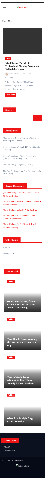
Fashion (11, 281)
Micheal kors (14, 74)
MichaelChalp (8, 201)
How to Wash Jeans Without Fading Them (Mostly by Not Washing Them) (20, 382)
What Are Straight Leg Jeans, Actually (18, 165)
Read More (11, 94)
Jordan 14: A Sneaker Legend (28, 210)
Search (9, 110)
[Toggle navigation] (4, 7)
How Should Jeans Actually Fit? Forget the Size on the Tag (22, 342)
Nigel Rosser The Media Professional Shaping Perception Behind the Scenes (22, 66)
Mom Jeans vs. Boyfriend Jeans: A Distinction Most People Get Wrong (21, 304)
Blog (8, 58)
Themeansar (18, 460)
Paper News (6, 460)
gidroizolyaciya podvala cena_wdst (16, 193)
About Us (7, 247)
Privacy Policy (8, 254)
